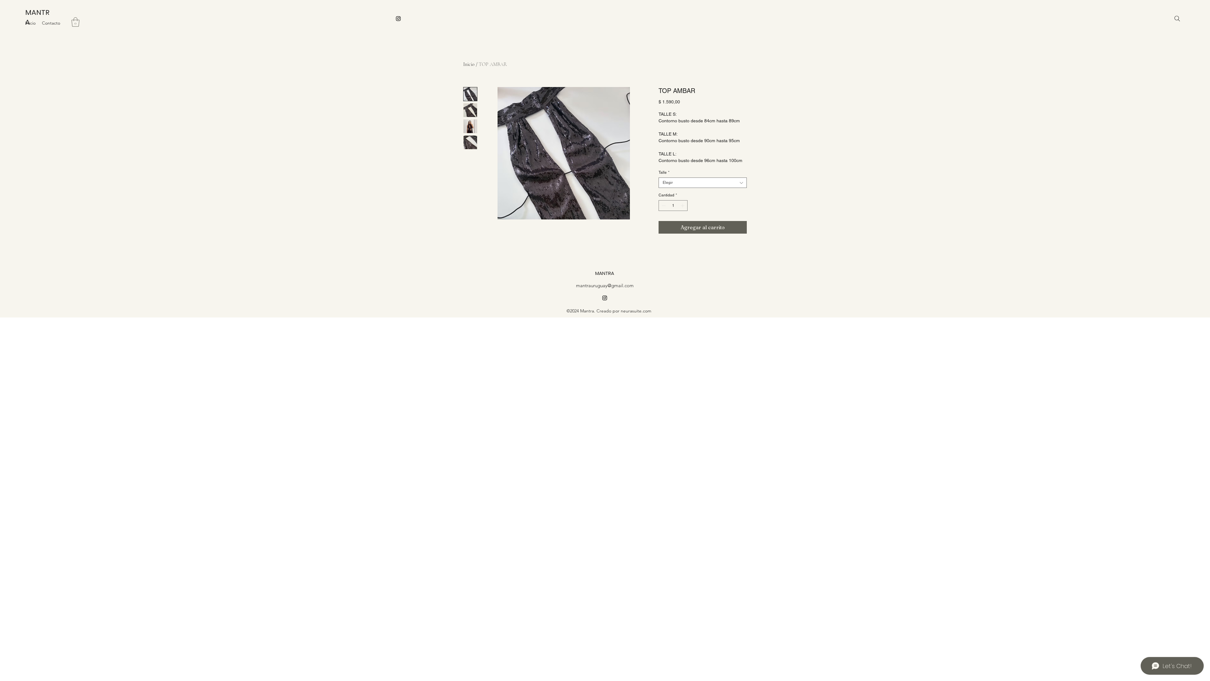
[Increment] (683, 206)
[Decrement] (663, 206)
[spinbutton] (673, 206)
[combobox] (703, 183)
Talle (664, 172)
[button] (75, 22)
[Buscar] (1177, 18)
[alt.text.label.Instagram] (398, 18)
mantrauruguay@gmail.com (605, 285)
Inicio (469, 64)
